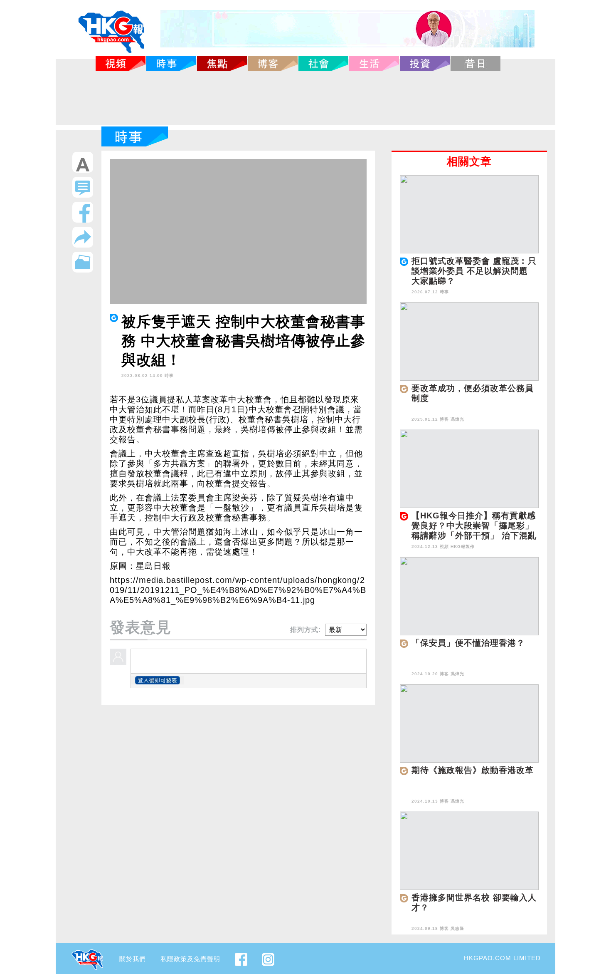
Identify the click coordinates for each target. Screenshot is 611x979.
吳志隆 (457, 928)
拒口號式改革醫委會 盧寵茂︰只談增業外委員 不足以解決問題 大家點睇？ (474, 270)
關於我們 (132, 958)
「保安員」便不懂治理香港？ (468, 642)
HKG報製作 (463, 546)
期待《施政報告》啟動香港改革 (472, 770)
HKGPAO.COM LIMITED (502, 958)
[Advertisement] (305, 97)
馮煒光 (457, 419)
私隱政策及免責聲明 (190, 958)
